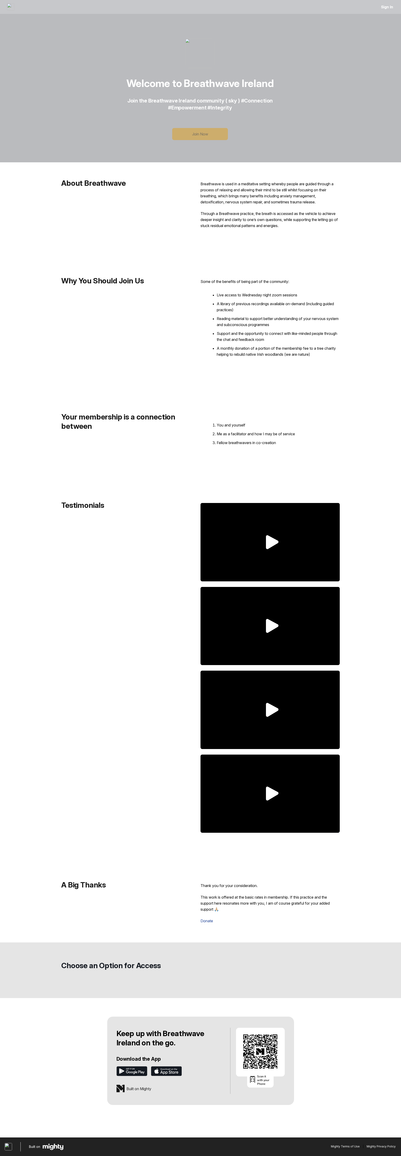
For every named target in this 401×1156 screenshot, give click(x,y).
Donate (206, 921)
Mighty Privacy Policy (381, 1146)
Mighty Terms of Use (345, 1146)
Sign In (387, 7)
